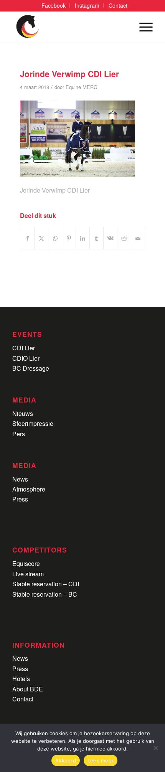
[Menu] (142, 26)
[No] (155, 748)
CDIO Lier (26, 358)
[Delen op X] (41, 238)
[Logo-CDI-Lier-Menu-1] (68, 26)
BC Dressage (30, 368)
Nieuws (22, 413)
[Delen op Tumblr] (96, 238)
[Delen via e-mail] (138, 238)
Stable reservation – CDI (45, 583)
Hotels (21, 678)
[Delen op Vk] (110, 238)
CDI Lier (23, 347)
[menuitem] (54, 5)
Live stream (28, 573)
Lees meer (100, 760)
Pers (18, 433)
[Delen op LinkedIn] (82, 238)
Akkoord (65, 760)
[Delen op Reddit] (124, 238)
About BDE (27, 689)
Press (20, 499)
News (20, 479)
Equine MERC (81, 87)
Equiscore (26, 563)
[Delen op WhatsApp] (55, 238)
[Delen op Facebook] (27, 238)
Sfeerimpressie (32, 423)
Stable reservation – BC (44, 594)
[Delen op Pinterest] (69, 238)
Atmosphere (28, 489)
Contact (22, 698)
